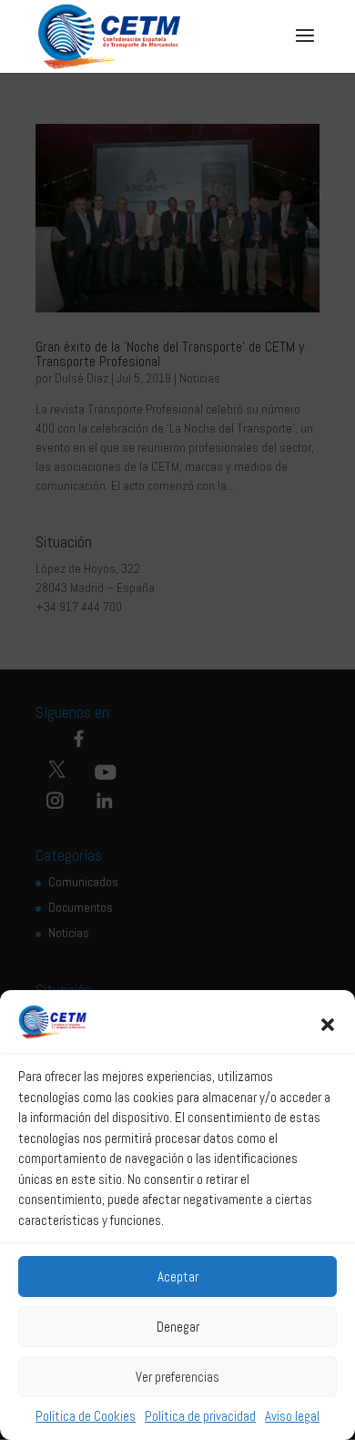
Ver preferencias (177, 1376)
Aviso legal (292, 1416)
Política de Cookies (86, 1416)
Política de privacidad (200, 1416)
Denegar (178, 1326)
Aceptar (177, 1276)
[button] (328, 1025)
